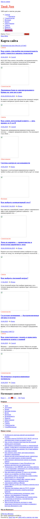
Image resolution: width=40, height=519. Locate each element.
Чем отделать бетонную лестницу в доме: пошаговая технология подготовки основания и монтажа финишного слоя (21, 504)
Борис (13, 167)
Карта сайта (9, 30)
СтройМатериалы (10, 427)
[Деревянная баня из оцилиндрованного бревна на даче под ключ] (20, 76)
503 (19, 398)
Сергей (13, 57)
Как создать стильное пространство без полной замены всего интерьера (20, 443)
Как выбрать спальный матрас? (14, 278)
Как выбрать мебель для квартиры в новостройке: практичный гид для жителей (21, 476)
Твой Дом (7, 6)
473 (15, 398)
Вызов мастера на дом (12, 500)
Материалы (8, 29)
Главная (7, 14)
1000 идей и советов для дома (28, 517)
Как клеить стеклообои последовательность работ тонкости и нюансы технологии (19, 52)
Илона (20, 96)
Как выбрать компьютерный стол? (16, 202)
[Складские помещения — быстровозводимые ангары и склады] (20, 301)
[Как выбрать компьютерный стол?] (20, 187)
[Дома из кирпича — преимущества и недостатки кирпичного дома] (20, 227)
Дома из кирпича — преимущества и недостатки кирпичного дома (16, 243)
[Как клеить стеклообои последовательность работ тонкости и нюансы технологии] (20, 46)
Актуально (8, 407)
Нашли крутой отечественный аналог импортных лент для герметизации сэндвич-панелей (21, 457)
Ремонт (7, 22)
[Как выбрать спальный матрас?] (20, 264)
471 (9, 398)
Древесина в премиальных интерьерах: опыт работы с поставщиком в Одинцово (19, 494)
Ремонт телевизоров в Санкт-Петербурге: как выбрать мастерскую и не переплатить (20, 464)
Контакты (12, 16)
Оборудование (9, 23)
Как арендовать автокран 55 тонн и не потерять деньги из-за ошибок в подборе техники (20, 473)
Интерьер (8, 20)
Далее (23, 398)
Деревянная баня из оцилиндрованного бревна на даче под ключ (17, 91)
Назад (3, 398)
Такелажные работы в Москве (15, 483)
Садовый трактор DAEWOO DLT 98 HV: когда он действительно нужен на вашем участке (21, 439)
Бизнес (7, 409)
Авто (6, 406)
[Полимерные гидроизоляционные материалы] (20, 362)
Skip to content (5, 1)
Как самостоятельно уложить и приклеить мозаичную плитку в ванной (19, 338)
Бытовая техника (10, 411)
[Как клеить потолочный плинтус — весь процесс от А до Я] (20, 110)
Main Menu (4, 36)
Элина (13, 382)
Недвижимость (10, 416)
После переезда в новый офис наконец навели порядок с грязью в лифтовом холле (20, 480)
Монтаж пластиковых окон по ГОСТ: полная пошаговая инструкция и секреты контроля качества (20, 489)
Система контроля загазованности (15, 163)
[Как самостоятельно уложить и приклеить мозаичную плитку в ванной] (20, 332)
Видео (7, 413)
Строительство (10, 18)
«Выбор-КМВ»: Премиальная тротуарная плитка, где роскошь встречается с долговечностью (21, 498)
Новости (7, 27)
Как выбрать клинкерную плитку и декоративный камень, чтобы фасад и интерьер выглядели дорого (21, 446)
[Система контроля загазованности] (20, 147)
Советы (7, 25)
